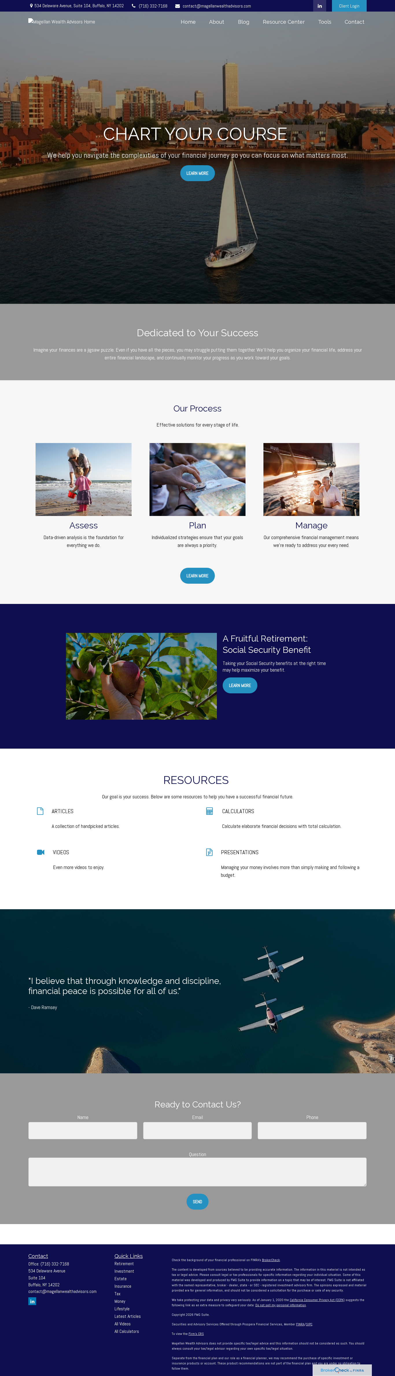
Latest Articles (128, 1316)
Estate (121, 1279)
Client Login (349, 6)
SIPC (309, 1324)
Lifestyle (122, 1309)
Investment (124, 1271)
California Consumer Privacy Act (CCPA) (317, 1300)
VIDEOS (61, 852)
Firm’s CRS (196, 1333)
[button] (188, 21)
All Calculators (127, 1331)
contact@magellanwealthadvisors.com (217, 6)
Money (120, 1301)
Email (197, 1117)
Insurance (123, 1286)
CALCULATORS (238, 811)
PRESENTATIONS (240, 852)
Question (197, 1154)
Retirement (124, 1264)
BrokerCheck (271, 1260)
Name (82, 1117)
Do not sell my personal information (280, 1305)
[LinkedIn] (319, 6)
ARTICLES (62, 811)
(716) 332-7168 (153, 6)
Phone (312, 1117)
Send (197, 1202)
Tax (118, 1294)
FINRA (300, 1324)
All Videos (123, 1324)
